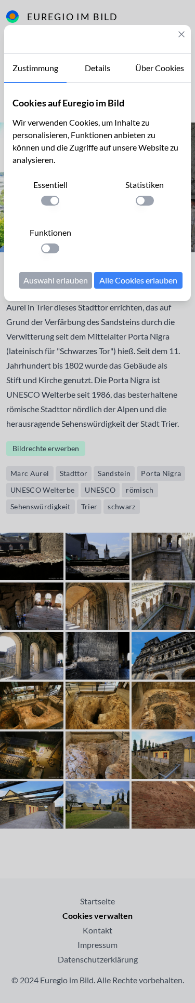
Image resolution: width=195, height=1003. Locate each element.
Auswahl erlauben (55, 280)
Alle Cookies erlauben (138, 280)
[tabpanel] (97, 192)
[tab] (35, 68)
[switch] (50, 201)
